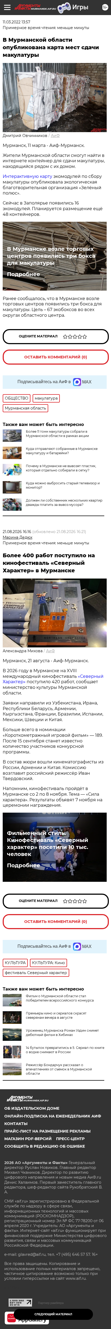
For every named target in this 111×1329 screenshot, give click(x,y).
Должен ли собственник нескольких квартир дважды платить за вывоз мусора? (64, 502)
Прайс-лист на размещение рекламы (47, 1131)
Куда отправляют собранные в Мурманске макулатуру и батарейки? (62, 451)
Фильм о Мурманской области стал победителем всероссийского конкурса (60, 998)
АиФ (55, 135)
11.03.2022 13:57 (16, 22)
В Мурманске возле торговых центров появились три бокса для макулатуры (51, 256)
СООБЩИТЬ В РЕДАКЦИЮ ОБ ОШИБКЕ (44, 1146)
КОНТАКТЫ (15, 1123)
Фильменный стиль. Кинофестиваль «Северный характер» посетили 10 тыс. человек (47, 843)
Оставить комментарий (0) (55, 357)
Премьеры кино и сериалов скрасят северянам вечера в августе (56, 1015)
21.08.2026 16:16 (17, 531)
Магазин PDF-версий (28, 1138)
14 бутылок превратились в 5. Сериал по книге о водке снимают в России (65, 1050)
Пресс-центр (70, 1138)
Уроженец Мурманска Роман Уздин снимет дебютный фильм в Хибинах (62, 1032)
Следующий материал (53, 1314)
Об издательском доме (31, 1108)
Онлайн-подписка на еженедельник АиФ (52, 1116)
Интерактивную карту (27, 176)
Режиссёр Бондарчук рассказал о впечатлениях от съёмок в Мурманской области (59, 1069)
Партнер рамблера (51, 1303)
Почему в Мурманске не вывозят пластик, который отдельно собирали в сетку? (61, 468)
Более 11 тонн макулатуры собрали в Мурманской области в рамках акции (57, 433)
